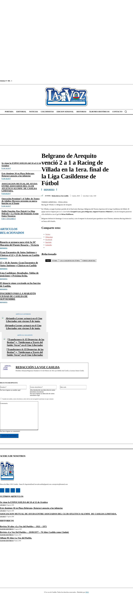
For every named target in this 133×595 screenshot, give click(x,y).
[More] (129, 195)
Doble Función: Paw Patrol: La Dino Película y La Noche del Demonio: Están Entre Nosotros (20, 213)
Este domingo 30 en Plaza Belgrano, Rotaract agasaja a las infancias (18, 174)
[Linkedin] (18, 81)
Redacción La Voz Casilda (60, 196)
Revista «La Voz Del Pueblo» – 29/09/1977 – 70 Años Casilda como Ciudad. (34, 532)
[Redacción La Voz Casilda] (43, 196)
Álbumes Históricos (7, 529)
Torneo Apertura (89, 260)
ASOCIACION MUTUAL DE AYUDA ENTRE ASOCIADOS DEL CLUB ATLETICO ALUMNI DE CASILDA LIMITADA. (19, 187)
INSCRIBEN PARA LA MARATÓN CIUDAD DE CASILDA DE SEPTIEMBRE (18, 296)
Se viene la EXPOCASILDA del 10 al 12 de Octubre (21, 164)
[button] (125, 111)
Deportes (3, 248)
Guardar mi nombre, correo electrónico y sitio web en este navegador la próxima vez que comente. (28, 399)
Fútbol (55, 260)
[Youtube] (27, 81)
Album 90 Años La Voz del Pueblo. (16, 538)
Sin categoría (8, 219)
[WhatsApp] (122, 195)
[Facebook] (13, 81)
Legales (6, 193)
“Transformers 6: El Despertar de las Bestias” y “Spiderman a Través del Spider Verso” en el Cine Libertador (24, 352)
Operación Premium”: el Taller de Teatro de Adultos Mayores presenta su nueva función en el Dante (21, 200)
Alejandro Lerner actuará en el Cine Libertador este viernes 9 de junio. (23, 327)
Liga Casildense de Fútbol (70, 260)
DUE (87, 592)
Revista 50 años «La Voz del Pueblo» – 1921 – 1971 (23, 526)
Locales (6, 168)
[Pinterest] (115, 195)
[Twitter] (22, 81)
